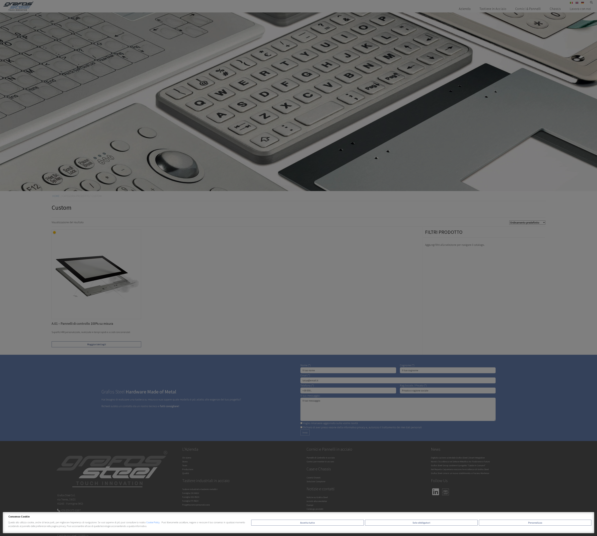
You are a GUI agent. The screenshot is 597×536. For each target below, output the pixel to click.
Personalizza (535, 522)
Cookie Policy (153, 522)
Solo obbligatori (421, 522)
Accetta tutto (307, 522)
